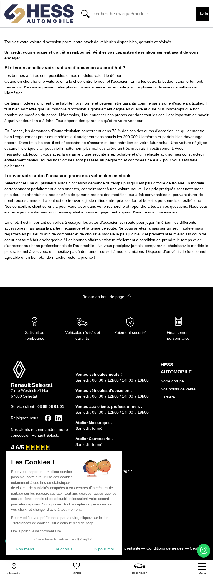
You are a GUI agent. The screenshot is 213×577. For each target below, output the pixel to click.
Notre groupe (172, 381)
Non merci (25, 549)
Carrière (168, 397)
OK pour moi (103, 549)
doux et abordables (30, 194)
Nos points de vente (178, 389)
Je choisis (63, 549)
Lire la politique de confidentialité (36, 531)
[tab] (114, 366)
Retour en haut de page (103, 296)
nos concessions (162, 212)
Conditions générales (165, 548)
